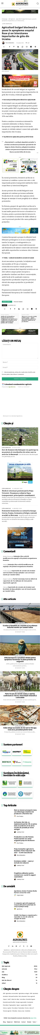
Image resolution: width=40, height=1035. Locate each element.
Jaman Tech (33, 1018)
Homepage (4, 19)
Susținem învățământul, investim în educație (16, 774)
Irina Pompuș (20, 816)
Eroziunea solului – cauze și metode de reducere (23, 862)
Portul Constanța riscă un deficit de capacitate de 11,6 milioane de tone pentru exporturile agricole (20, 581)
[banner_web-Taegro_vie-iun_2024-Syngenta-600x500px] (20, 472)
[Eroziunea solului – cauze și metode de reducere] (7, 864)
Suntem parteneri (12, 744)
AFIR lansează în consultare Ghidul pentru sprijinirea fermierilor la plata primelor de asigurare (20, 660)
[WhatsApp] (22, 47)
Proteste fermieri (18, 301)
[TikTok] (20, 946)
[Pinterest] (14, 47)
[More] (35, 47)
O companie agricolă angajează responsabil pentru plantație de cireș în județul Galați (25, 904)
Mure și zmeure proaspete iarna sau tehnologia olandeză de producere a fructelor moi (25, 812)
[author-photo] (15, 816)
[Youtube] (31, 946)
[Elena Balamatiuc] (3, 42)
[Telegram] (31, 47)
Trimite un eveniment (23, 386)
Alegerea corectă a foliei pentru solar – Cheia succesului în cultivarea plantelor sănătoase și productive (29, 319)
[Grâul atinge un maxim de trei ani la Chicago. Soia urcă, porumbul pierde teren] (20, 715)
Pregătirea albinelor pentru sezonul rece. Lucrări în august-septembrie (25, 875)
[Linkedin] (18, 47)
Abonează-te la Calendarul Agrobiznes (13, 416)
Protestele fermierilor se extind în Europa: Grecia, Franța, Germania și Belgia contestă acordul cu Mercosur (19, 513)
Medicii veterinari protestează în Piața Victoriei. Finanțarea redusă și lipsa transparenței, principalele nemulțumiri (18, 493)
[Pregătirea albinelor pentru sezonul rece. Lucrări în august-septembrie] (7, 876)
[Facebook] (9, 47)
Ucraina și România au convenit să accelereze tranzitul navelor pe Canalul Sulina (20, 627)
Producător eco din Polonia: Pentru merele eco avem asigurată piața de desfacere (24, 838)
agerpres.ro (12, 305)
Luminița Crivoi (20, 832)
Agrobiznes (19, 909)
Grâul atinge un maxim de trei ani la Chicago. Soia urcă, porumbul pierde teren (20, 729)
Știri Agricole (12, 19)
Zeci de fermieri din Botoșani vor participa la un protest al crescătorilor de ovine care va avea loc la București (20, 452)
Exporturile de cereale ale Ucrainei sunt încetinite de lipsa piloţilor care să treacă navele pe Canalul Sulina (19, 573)
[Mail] (16, 946)
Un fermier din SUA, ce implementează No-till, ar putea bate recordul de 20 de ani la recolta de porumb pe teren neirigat (25, 825)
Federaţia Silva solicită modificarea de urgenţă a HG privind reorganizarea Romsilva (20, 558)
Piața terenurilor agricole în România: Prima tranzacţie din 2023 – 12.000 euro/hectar (24, 850)
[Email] (27, 47)
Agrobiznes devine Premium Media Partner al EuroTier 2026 (25, 892)
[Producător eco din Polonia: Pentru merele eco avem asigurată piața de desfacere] (7, 840)
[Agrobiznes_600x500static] (20, 537)
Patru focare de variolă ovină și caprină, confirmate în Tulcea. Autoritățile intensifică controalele (20, 696)
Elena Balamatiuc (10, 42)
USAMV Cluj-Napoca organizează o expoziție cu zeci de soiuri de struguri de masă (25, 916)
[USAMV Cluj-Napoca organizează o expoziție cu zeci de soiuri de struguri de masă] (7, 918)
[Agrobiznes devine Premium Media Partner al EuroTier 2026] (7, 894)
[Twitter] (24, 946)
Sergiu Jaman (20, 895)
